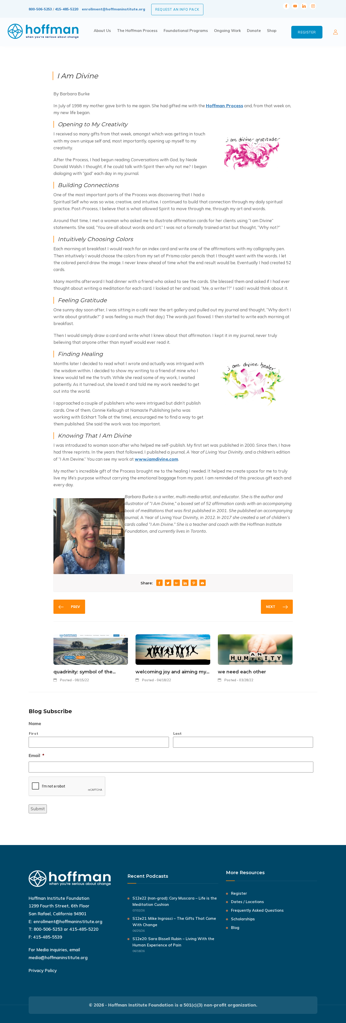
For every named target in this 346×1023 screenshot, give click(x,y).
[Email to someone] (202, 583)
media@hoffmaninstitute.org (58, 957)
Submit (38, 808)
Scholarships (243, 919)
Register (307, 32)
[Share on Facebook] (159, 583)
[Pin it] (193, 583)
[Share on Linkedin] (185, 583)
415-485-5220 (66, 9)
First (33, 733)
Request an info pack (177, 9)
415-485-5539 (47, 937)
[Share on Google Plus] (176, 583)
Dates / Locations (247, 901)
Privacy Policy (43, 970)
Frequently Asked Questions (257, 910)
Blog (235, 927)
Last (177, 733)
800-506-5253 (40, 9)
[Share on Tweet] (167, 583)
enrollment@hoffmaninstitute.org (113, 9)
